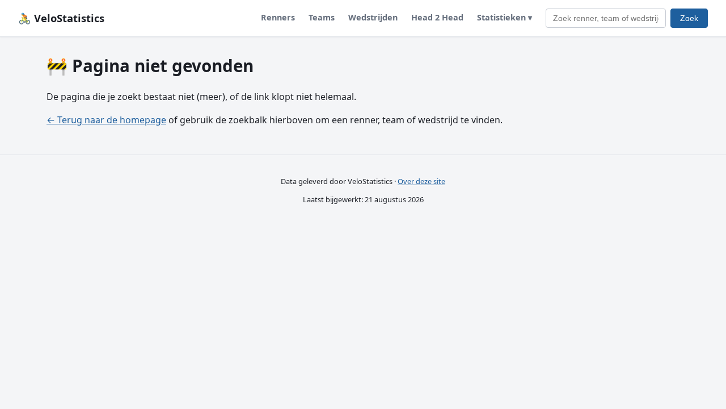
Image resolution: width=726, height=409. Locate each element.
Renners (278, 17)
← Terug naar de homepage (106, 120)
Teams (322, 17)
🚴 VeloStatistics (61, 18)
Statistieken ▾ (504, 17)
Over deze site (421, 181)
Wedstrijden (373, 17)
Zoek (689, 18)
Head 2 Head (437, 17)
